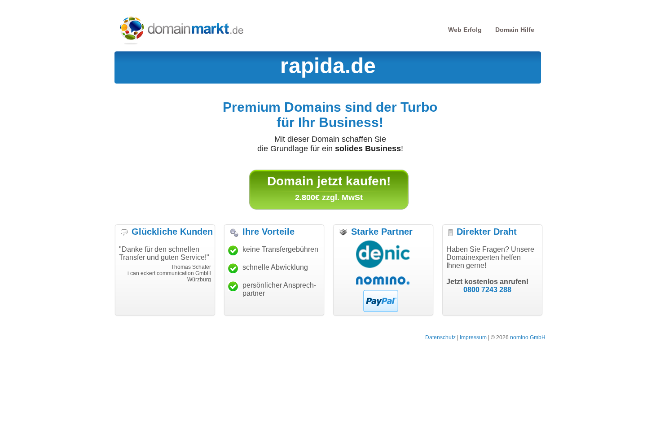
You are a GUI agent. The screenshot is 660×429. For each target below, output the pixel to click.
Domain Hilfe (514, 29)
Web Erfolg (465, 29)
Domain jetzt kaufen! (329, 181)
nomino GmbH (528, 337)
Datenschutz (440, 337)
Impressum (473, 337)
